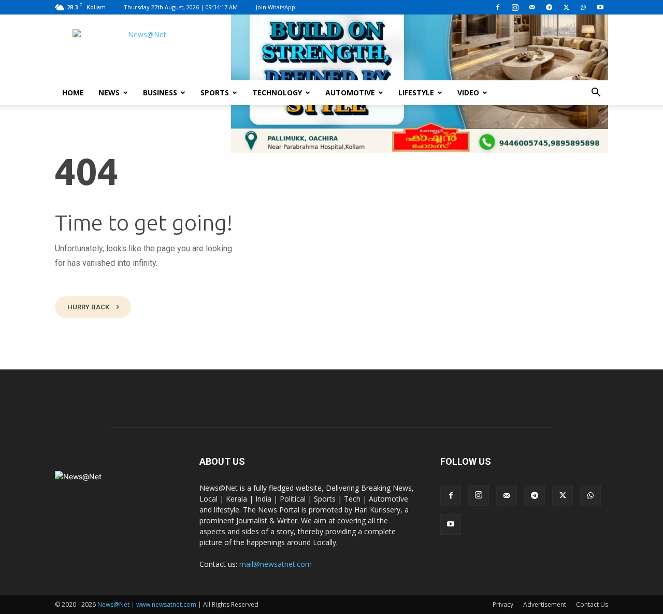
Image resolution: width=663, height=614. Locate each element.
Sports (214, 92)
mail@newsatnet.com (275, 564)
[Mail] (532, 7)
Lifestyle (416, 92)
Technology (277, 92)
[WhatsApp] (583, 7)
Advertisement (544, 604)
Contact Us (592, 604)
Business (160, 92)
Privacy (503, 604)
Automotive (350, 92)
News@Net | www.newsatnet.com (146, 604)
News (109, 92)
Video (468, 92)
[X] (566, 7)
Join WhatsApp (275, 7)
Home (73, 92)
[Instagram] (515, 7)
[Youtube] (600, 7)
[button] (595, 93)
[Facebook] (498, 7)
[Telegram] (549, 7)
